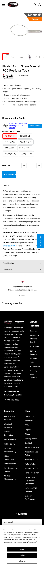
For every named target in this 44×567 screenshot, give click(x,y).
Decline (22, 555)
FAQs (27, 425)
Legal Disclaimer (32, 473)
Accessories (35, 366)
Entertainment (10, 464)
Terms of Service (32, 447)
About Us (29, 421)
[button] (22, 185)
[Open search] (35, 4)
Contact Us (29, 416)
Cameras (33, 331)
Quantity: (6, 165)
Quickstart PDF (9, 246)
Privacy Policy (31, 438)
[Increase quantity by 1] (39, 165)
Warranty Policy (31, 468)
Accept (22, 549)
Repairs (28, 430)
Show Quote (40, 241)
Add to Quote (35, 125)
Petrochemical (10, 439)
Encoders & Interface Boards (34, 338)
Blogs (27, 434)
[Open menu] (3, 4)
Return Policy (30, 464)
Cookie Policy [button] (18, 540)
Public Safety (9, 444)
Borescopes (35, 346)
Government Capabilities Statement (30, 480)
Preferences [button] (32, 542)
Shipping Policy (31, 459)
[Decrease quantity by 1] (24, 165)
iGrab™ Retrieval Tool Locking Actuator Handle (18, 125)
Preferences (22, 561)
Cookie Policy (30, 443)
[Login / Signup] (39, 4)
